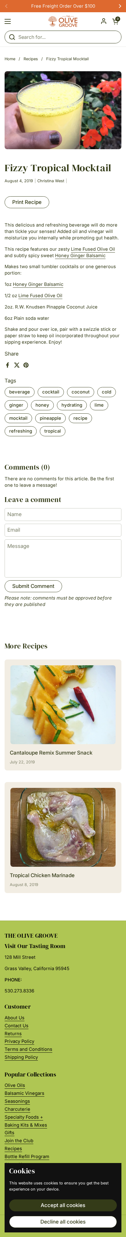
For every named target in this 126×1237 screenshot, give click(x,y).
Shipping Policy (21, 1057)
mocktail (18, 418)
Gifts (9, 1132)
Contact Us (16, 1025)
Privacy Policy (19, 1041)
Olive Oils (15, 1085)
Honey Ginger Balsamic (80, 255)
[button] (115, 21)
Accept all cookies (63, 1205)
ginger (16, 405)
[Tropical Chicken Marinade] (63, 827)
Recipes (31, 59)
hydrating (71, 405)
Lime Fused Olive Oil (93, 249)
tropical (52, 431)
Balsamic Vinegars (24, 1093)
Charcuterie (17, 1109)
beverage (19, 392)
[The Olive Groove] (63, 21)
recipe (80, 418)
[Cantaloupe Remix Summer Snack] (63, 705)
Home (10, 59)
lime (99, 405)
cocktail (50, 392)
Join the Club (19, 1140)
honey (42, 405)
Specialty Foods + (24, 1117)
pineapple (50, 418)
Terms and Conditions (28, 1049)
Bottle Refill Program (27, 1156)
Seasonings (17, 1101)
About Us (14, 1018)
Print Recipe (27, 202)
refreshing (20, 431)
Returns (13, 1033)
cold (106, 392)
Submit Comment (33, 586)
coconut (81, 392)
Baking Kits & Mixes (26, 1125)
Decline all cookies (63, 1222)
